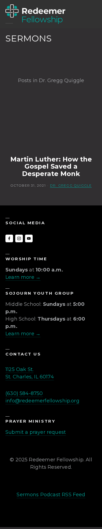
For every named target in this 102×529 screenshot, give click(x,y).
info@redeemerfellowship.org (42, 401)
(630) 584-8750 (24, 393)
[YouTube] (29, 238)
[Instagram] (19, 238)
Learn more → (23, 277)
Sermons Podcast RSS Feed (51, 495)
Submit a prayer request (35, 432)
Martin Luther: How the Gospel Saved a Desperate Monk (51, 166)
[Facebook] (9, 238)
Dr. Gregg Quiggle (71, 185)
